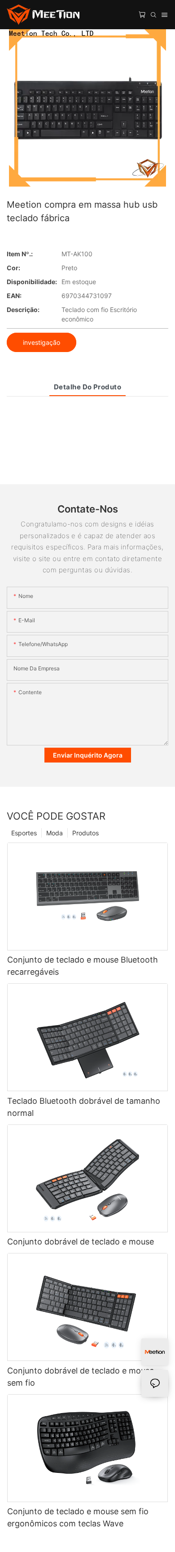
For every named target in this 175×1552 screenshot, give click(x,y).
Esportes (24, 833)
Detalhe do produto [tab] (87, 387)
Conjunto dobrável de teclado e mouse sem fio (80, 1376)
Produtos (85, 833)
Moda (54, 833)
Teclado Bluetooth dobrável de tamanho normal (83, 1107)
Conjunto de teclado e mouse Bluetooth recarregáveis (82, 966)
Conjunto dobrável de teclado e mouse (80, 1241)
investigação (41, 342)
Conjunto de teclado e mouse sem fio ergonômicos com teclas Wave (78, 1517)
